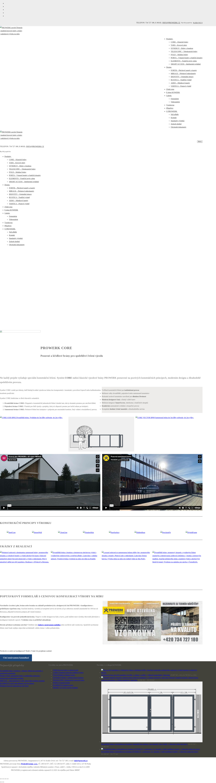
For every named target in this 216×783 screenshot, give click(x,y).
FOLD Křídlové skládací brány (64, 675)
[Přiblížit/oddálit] (8, 778)
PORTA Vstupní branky (61, 683)
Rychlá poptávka (186, 23)
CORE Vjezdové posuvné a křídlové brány (68, 673)
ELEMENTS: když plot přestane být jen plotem (17, 683)
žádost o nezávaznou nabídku (49, 625)
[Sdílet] (3, 778)
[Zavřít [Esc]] (1, 778)
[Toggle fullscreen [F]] (5, 778)
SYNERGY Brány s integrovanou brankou (68, 678)
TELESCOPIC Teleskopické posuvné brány (68, 680)
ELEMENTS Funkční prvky (63, 685)
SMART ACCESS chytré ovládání (65, 688)
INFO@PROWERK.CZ (171, 23)
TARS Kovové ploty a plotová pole (65, 670)
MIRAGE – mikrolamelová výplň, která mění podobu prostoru (22, 681)
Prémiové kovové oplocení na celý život (14, 686)
